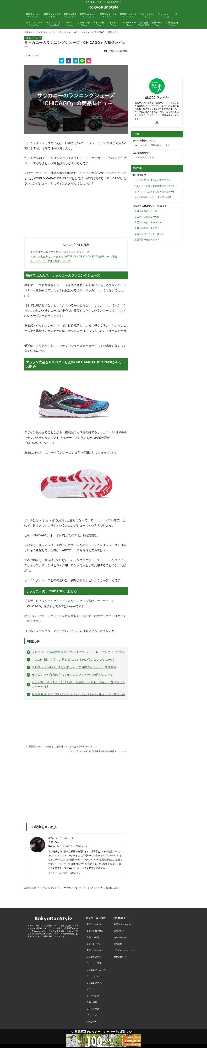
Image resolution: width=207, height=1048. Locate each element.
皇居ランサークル (95, 950)
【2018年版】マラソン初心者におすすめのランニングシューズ (73, 659)
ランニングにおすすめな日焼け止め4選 (154, 191)
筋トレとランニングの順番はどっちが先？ (155, 186)
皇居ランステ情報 (95, 931)
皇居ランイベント (95, 944)
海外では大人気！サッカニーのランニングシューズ (59, 251)
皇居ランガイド (94, 924)
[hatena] (75, 60)
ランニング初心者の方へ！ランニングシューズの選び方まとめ (72, 674)
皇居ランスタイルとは (124, 924)
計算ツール (92, 1022)
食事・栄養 (92, 1002)
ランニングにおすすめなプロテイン (152, 180)
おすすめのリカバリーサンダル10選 (152, 197)
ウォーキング (93, 996)
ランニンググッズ (95, 983)
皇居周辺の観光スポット (146, 239)
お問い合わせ (120, 957)
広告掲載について (146, 157)
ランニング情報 (94, 963)
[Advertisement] (76, 213)
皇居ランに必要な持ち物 (146, 216)
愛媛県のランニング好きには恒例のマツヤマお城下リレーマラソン (63, 746)
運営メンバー (120, 931)
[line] (82, 60)
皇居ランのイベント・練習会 (149, 234)
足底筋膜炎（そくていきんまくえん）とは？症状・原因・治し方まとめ (78, 694)
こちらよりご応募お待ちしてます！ (155, 145)
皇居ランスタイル (32, 32)
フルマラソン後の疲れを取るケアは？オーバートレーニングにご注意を (78, 652)
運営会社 (118, 944)
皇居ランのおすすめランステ (149, 222)
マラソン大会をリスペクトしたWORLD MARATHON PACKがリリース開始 (73, 256)
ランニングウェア (95, 976)
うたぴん (36, 55)
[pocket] (88, 60)
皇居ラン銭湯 (93, 937)
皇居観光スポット (95, 957)
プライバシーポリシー (124, 950)
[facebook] (68, 60)
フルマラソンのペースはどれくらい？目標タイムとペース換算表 (74, 667)
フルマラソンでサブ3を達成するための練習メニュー (96, 751)
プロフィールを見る (57, 873)
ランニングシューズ (52, 32)
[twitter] (61, 60)
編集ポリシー (76, 873)
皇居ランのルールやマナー (148, 228)
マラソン (91, 989)
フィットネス (93, 1009)
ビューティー (93, 1015)
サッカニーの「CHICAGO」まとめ (50, 261)
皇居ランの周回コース (145, 211)
